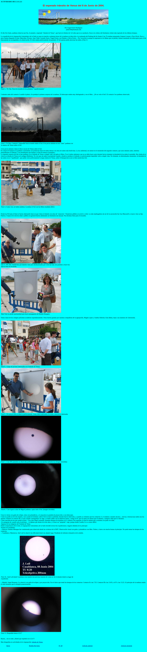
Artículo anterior (87, 646)
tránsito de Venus (37, 642)
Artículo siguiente (126, 646)
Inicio (8, 646)
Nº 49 (60, 646)
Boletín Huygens (34, 646)
